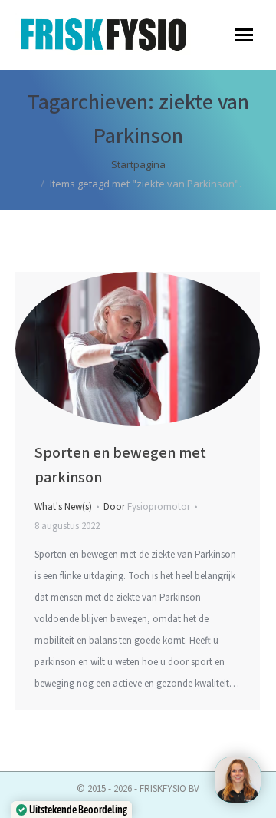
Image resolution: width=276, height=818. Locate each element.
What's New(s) (63, 507)
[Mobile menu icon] (244, 35)
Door (147, 507)
